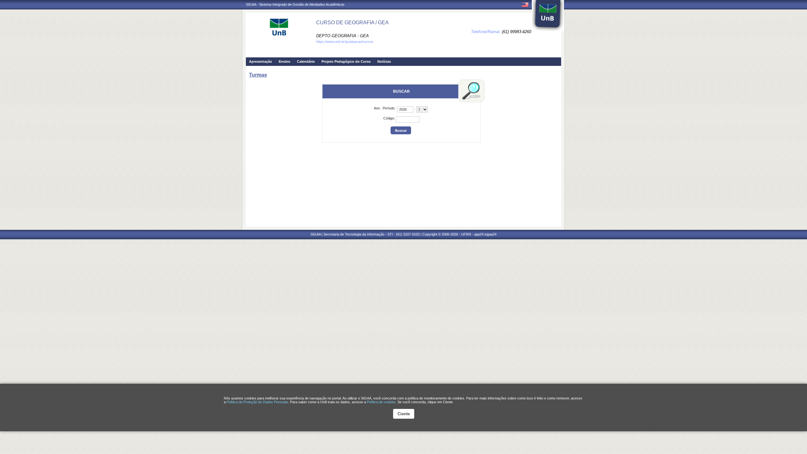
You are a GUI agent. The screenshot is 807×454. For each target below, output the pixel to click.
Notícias (384, 61)
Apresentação (260, 61)
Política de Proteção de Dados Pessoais (257, 402)
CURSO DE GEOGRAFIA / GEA (352, 22)
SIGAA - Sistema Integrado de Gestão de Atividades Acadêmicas (295, 4)
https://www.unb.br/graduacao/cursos (345, 42)
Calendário (306, 61)
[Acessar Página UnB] (548, 15)
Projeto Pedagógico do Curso (346, 61)
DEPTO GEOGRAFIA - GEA (342, 35)
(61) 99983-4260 (516, 31)
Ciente (404, 413)
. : (386, 108)
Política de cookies (381, 402)
